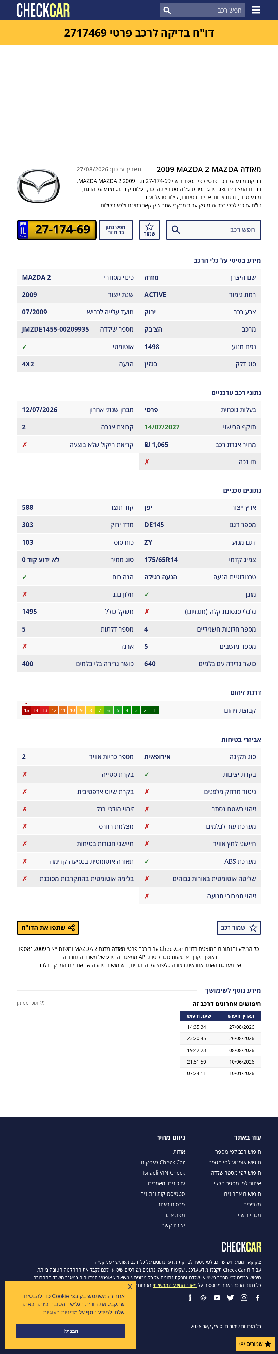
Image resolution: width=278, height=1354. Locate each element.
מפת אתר (174, 1215)
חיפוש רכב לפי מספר (238, 1151)
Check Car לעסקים (163, 1162)
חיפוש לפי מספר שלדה (236, 1173)
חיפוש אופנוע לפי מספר (235, 1162)
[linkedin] (189, 1297)
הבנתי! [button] (70, 1331)
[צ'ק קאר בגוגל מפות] (203, 1297)
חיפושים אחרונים (242, 1194)
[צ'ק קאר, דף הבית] (43, 10)
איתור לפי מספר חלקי (237, 1183)
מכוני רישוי (249, 1215)
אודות (179, 1151)
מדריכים (252, 1204)
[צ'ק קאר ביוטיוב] (217, 1297)
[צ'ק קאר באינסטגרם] (244, 1297)
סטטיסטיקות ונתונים (162, 1194)
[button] (257, 10)
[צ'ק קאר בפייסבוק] (257, 1297)
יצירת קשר (173, 1225)
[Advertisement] (139, 95)
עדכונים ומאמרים (166, 1183)
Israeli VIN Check (164, 1173)
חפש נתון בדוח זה (115, 230)
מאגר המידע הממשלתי (175, 1285)
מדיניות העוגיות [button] (60, 1312)
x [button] (130, 1286)
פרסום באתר (171, 1204)
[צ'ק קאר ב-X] (230, 1297)
